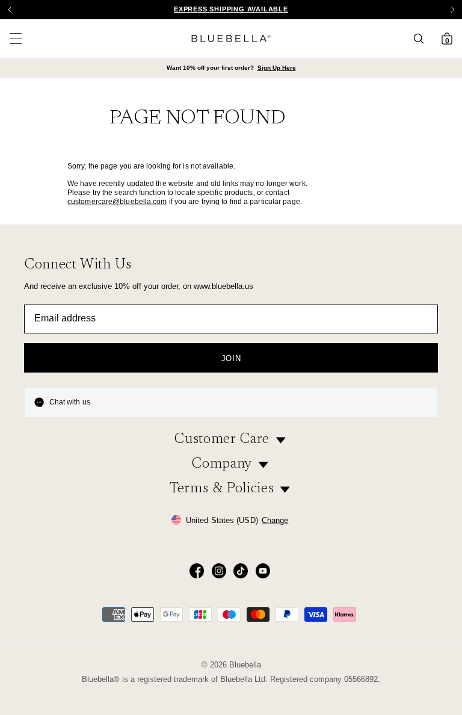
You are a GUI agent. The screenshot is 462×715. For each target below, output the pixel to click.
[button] (452, 9)
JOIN (231, 358)
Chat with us (69, 402)
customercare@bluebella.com (117, 201)
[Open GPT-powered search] (422, 38)
